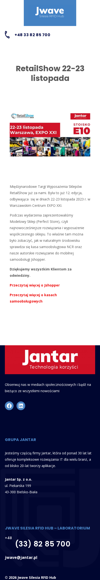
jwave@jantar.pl (21, 557)
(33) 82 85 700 (42, 544)
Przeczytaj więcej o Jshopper (35, 285)
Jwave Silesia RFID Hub (36, 577)
